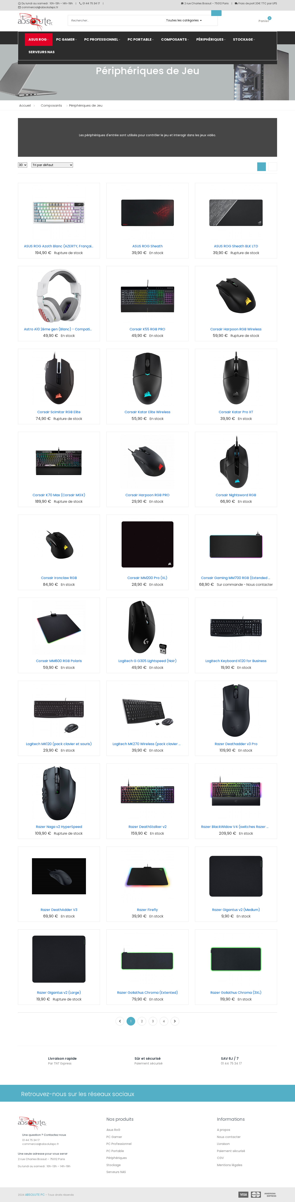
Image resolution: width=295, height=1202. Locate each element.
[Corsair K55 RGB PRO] (147, 296)
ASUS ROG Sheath (147, 246)
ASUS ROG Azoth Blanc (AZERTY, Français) (59, 246)
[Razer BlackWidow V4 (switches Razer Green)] (236, 793)
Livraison (223, 1144)
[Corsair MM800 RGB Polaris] (59, 627)
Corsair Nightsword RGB (236, 495)
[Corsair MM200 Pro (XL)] (147, 544)
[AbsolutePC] (39, 22)
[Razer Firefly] (147, 876)
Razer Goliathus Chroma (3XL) (236, 992)
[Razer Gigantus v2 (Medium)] (236, 876)
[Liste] (272, 166)
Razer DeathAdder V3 (59, 909)
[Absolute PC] (32, 1123)
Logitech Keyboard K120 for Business (235, 660)
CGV (220, 1158)
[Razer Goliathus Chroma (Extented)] (147, 959)
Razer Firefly (147, 909)
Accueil (25, 105)
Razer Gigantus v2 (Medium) (236, 909)
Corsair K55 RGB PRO (147, 329)
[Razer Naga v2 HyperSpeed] (59, 793)
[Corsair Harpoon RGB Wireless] (236, 296)
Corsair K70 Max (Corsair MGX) (59, 495)
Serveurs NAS (116, 1172)
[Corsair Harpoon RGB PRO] (147, 462)
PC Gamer (114, 1137)
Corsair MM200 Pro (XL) (147, 577)
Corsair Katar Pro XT (236, 412)
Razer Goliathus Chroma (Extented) (147, 992)
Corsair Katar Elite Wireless (147, 412)
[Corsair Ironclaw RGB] (59, 544)
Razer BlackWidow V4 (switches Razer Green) (236, 826)
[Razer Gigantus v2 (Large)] (59, 959)
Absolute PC (35, 1194)
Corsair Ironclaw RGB (59, 577)
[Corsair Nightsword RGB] (236, 462)
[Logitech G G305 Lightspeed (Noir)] (147, 627)
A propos (223, 1130)
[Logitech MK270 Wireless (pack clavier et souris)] (147, 710)
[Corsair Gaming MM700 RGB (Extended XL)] (236, 544)
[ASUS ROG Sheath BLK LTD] (236, 213)
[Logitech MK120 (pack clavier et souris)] (59, 710)
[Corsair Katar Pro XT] (236, 379)
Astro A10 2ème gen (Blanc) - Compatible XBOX (59, 329)
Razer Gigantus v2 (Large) (59, 992)
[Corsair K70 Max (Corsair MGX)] (59, 462)
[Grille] (261, 166)
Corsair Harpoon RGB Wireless (236, 329)
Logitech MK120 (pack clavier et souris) (59, 743)
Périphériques (116, 1158)
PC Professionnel (119, 1144)
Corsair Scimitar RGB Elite (59, 412)
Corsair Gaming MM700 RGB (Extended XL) (236, 577)
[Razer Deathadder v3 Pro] (236, 710)
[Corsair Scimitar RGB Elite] (59, 379)
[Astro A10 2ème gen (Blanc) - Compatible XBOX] (59, 296)
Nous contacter (229, 1137)
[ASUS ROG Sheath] (147, 213)
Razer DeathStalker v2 (147, 826)
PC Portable (115, 1151)
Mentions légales (229, 1165)
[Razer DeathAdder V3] (59, 876)
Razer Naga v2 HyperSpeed (59, 826)
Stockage (113, 1165)
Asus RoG (113, 1130)
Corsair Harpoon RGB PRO (147, 495)
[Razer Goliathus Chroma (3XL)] (236, 959)
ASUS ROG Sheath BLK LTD (236, 246)
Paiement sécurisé (231, 1151)
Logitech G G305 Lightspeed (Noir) (147, 660)
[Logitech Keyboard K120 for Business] (236, 627)
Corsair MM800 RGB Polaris (59, 660)
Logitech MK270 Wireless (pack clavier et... (147, 743)
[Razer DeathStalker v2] (147, 793)
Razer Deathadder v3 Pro (236, 743)
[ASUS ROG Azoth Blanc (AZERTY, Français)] (59, 213)
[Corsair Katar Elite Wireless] (147, 379)
